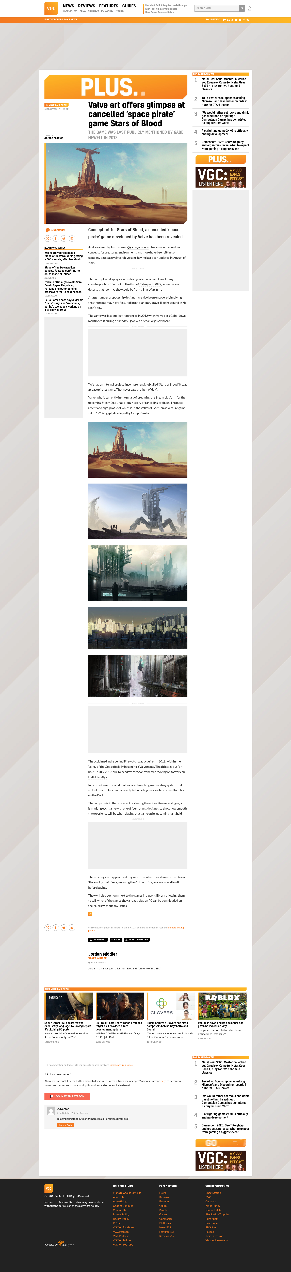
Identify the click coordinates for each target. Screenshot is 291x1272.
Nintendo (93, 11)
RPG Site (210, 1227)
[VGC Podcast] (228, 19)
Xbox (83, 11)
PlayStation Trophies (217, 1214)
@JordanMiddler (97, 962)
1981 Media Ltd (56, 1196)
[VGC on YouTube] (240, 19)
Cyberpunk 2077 (150, 284)
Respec (209, 1231)
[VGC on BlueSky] (236, 19)
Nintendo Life (213, 1210)
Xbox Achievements (217, 1240)
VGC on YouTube (123, 1244)
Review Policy (121, 1218)
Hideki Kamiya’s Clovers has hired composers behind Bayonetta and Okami (167, 1026)
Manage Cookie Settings (127, 1192)
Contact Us (119, 1210)
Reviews (86, 6)
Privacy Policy (121, 1214)
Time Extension (214, 1235)
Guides (129, 6)
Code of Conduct (123, 1205)
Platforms (165, 1222)
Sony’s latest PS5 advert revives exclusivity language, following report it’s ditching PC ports (67, 1026)
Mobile (120, 11)
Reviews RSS (166, 1235)
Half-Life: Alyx (97, 777)
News (68, 6)
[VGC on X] (232, 19)
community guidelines (121, 1065)
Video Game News (58, 105)
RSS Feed (118, 1222)
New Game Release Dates (159, 12)
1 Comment (58, 230)
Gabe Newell (178, 315)
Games (163, 1214)
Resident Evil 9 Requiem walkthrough (166, 5)
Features (108, 6)
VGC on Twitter (122, 1240)
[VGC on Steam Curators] (248, 19)
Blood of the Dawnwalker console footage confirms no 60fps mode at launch (62, 270)
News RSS (165, 1227)
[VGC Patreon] (224, 19)
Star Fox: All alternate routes (161, 9)
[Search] (242, 8)
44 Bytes (66, 1243)
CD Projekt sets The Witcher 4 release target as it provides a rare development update (119, 1026)
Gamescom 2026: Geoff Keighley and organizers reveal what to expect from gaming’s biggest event (225, 145)
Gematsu (210, 1201)
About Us (118, 1197)
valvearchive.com (124, 257)
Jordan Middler (53, 138)
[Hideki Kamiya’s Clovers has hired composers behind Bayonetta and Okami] (171, 1006)
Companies (165, 1218)
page (163, 1080)
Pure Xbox (211, 1218)
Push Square (212, 1222)
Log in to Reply (65, 1125)
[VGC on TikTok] (244, 19)
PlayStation (70, 11)
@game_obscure (138, 247)
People (163, 1210)
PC (150, 900)
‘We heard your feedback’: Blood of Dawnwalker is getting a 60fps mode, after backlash (63, 256)
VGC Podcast (121, 1235)
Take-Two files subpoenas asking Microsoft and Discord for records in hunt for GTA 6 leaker (224, 101)
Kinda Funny (212, 1205)
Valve (159, 315)
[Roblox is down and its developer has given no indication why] (222, 1006)
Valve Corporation (138, 940)
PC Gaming (107, 11)
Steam (160, 397)
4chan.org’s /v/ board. (157, 321)
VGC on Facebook (123, 1227)
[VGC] (51, 8)
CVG (208, 1197)
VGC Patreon (121, 1231)
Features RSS (166, 1231)
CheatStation (213, 1192)
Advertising (119, 1201)
